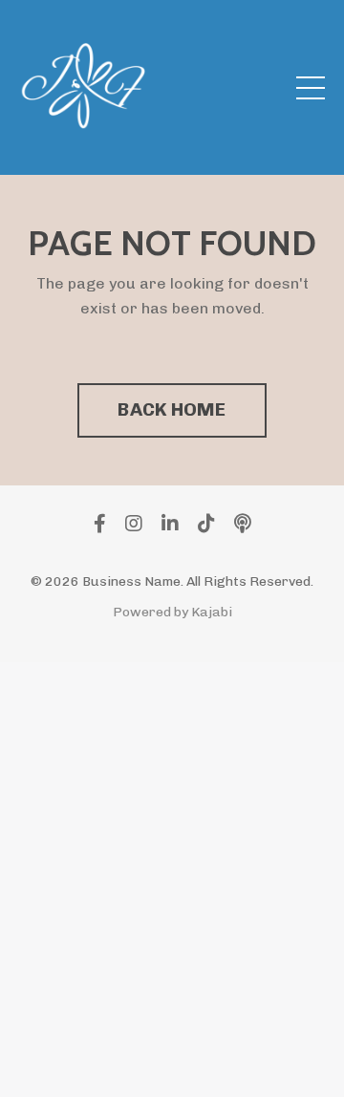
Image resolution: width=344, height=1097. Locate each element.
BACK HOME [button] (172, 409)
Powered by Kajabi (172, 612)
